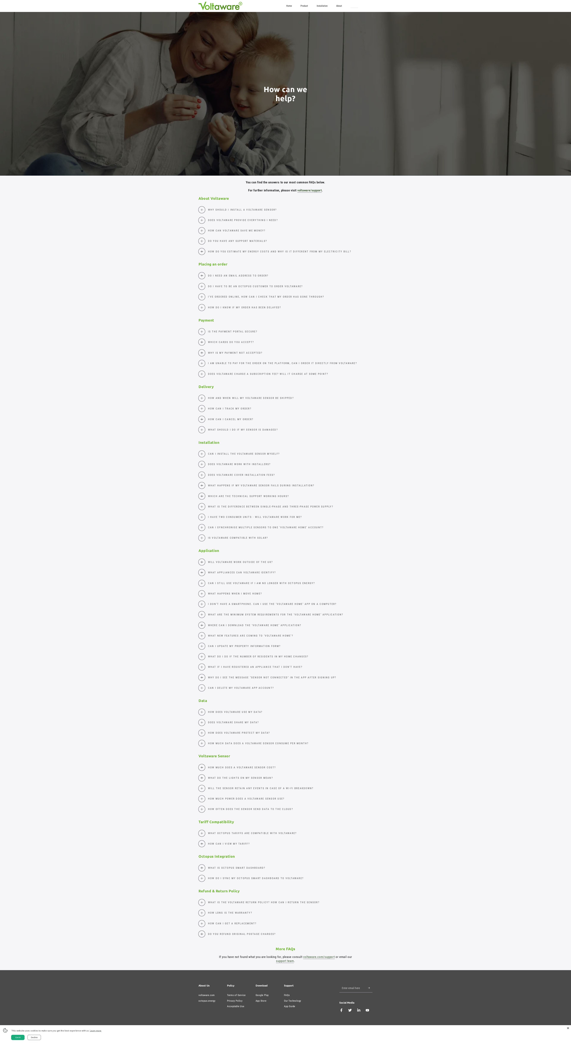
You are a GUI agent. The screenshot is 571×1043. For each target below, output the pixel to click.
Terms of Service (236, 995)
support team (285, 961)
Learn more (95, 1030)
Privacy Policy (235, 1000)
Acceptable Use (235, 1006)
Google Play (262, 995)
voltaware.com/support (319, 957)
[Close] (568, 1028)
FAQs (287, 995)
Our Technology (292, 1000)
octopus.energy (207, 1000)
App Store (261, 1000)
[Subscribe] (370, 988)
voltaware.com (207, 995)
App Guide (289, 1006)
